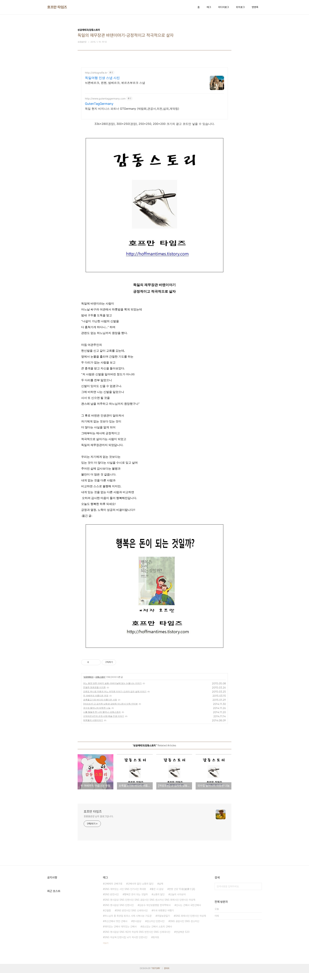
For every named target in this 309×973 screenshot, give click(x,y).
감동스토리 (100, 677)
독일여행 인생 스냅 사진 (102, 78)
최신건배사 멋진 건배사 (115, 921)
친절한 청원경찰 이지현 (94, 687)
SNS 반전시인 (111, 894)
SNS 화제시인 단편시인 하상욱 (190, 915)
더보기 (105, 943)
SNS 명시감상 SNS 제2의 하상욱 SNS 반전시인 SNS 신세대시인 (137, 931)
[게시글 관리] (96, 662)
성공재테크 (88, 677)
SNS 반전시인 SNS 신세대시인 (132, 910)
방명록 (255, 7)
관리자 (166, 968)
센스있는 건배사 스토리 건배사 (157, 926)
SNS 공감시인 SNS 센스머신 (184, 921)
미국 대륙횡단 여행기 (163, 910)
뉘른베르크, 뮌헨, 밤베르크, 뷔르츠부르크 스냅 (115, 82)
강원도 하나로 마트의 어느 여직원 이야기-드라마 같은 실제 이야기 (114, 691)
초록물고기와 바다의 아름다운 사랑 (100, 699)
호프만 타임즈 (57, 7)
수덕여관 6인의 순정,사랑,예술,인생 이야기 (103, 716)
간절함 (107, 910)
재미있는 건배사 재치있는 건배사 (120, 926)
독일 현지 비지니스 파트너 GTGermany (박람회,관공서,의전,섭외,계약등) (132, 108)
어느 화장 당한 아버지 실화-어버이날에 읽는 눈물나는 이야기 (112, 683)
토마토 (156, 937)
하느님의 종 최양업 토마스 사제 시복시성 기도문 (128, 915)
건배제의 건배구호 (113, 883)
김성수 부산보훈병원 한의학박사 (155, 905)
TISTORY (155, 968)
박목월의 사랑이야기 (93, 720)
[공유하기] (92, 662)
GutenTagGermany (99, 104)
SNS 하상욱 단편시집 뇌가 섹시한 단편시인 (125, 937)
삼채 (161, 883)
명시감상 (137, 921)
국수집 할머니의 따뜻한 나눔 (97, 708)
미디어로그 (223, 7)
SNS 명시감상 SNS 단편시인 (119, 905)
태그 (209, 7)
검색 (258, 886)
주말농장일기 (163, 915)
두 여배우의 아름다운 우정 (95, 695)
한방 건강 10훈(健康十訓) (182, 889)
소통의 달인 (159, 894)
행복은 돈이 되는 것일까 (136, 894)
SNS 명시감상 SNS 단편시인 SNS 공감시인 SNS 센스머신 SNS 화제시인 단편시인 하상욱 (149, 899)
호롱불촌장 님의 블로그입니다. (98, 816)
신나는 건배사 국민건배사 (188, 905)
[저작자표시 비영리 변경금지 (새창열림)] (121, 662)
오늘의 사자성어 (178, 894)
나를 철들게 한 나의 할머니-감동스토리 (102, 712)
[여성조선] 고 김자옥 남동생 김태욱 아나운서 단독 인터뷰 (110, 703)
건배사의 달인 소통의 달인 (140, 883)
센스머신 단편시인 (156, 921)
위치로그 (240, 7)
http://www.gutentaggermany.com (105, 98)
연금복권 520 (183, 931)
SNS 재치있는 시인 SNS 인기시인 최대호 (125, 889)
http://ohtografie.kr (96, 72)
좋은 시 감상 (157, 889)
